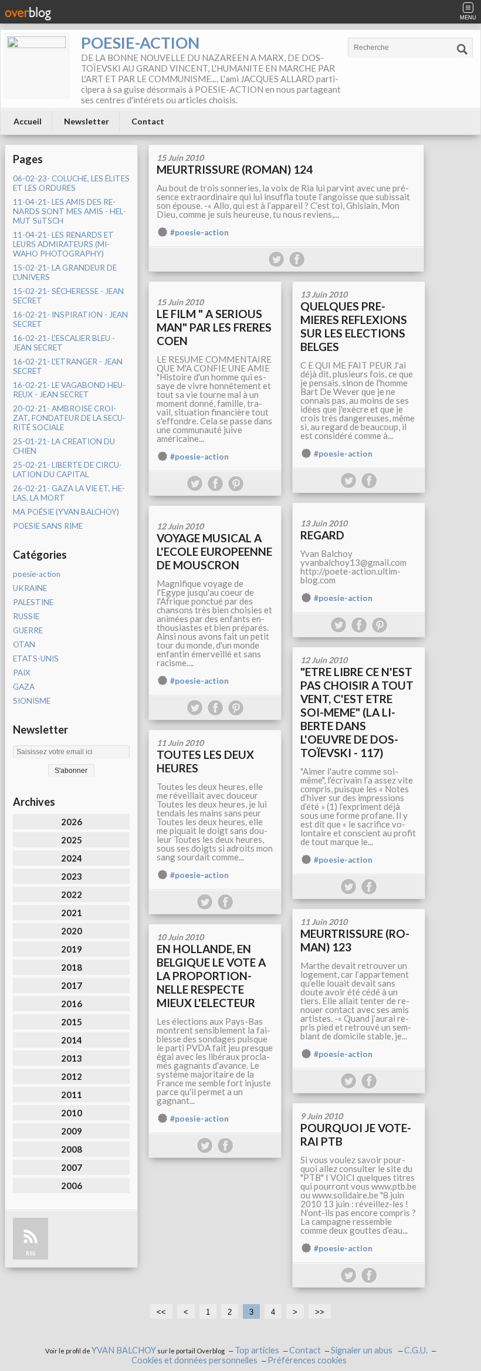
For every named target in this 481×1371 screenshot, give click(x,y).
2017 (71, 985)
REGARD (322, 535)
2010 (71, 1112)
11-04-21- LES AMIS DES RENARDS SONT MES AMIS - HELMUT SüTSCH (69, 211)
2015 (71, 1022)
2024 (71, 858)
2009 (71, 1131)
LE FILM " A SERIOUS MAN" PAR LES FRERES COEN (214, 327)
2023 (71, 876)
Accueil (27, 121)
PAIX (22, 672)
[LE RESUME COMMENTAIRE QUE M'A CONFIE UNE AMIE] (215, 285)
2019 (71, 949)
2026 (71, 821)
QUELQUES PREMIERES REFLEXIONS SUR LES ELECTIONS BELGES (353, 326)
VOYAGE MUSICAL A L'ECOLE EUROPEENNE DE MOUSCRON (214, 551)
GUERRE (28, 630)
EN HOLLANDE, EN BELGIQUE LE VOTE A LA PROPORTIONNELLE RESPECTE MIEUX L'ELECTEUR (211, 975)
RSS (30, 1253)
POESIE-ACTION (140, 42)
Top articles (257, 1350)
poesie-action (36, 574)
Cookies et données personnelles (194, 1360)
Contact (147, 121)
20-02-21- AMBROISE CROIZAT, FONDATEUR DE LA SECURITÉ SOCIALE (69, 418)
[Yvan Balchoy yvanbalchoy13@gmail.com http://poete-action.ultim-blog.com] (359, 507)
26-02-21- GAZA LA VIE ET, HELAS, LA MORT (69, 493)
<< (161, 1312)
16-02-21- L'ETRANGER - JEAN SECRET (68, 366)
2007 (71, 1167)
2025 (71, 840)
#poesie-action (199, 232)
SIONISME (31, 700)
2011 (71, 1094)
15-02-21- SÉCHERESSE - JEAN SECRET (68, 295)
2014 (71, 1040)
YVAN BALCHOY (124, 1350)
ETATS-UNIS (36, 658)
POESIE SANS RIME (48, 526)
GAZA (24, 686)
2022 (71, 894)
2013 (71, 1058)
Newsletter (86, 121)
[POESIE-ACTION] (36, 66)
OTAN (24, 644)
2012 (71, 1076)
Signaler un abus (362, 1350)
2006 (71, 1185)
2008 (71, 1149)
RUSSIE (26, 616)
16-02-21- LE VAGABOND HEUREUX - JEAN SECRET (69, 389)
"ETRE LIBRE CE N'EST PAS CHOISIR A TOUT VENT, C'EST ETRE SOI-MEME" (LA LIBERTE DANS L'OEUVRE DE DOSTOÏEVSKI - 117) (357, 712)
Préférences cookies (307, 1360)
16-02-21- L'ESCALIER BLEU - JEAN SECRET (64, 342)
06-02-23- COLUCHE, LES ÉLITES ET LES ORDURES (71, 183)
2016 (71, 1003)
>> (319, 1312)
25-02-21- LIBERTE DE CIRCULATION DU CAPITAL (67, 469)
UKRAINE (30, 588)
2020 (71, 931)
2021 (71, 912)
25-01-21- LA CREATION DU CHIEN (64, 446)
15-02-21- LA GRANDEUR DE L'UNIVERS (65, 272)
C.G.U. (416, 1350)
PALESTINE (33, 602)
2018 (71, 967)
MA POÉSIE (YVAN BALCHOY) (66, 511)
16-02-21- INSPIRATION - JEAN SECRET (70, 319)
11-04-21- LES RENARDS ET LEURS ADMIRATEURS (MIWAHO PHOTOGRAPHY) (63, 244)
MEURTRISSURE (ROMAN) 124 (235, 169)
